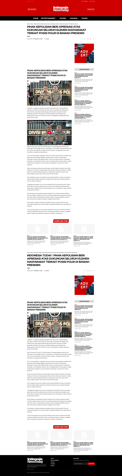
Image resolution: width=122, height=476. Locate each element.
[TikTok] (31, 1)
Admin (47, 38)
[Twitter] (33, 1)
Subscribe (91, 463)
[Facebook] (27, 1)
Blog (32, 23)
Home (28, 23)
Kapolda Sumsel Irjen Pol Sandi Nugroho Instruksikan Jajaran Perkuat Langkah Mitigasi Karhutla (83, 102)
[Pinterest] (90, 39)
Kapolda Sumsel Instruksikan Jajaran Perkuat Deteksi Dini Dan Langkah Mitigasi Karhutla (84, 75)
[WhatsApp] (93, 39)
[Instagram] (29, 1)
